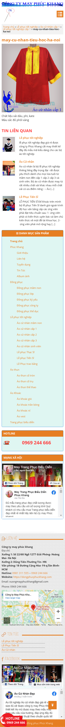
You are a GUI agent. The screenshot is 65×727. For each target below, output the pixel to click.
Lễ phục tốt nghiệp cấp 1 (17, 29)
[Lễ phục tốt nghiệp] (9, 144)
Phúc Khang (17, 247)
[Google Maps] (32, 607)
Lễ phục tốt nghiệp (21, 317)
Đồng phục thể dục (27, 311)
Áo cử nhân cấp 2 (27, 334)
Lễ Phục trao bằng (27, 363)
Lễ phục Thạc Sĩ (25, 352)
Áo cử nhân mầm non (29, 323)
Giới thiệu (22, 252)
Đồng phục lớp (25, 293)
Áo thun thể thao (26, 387)
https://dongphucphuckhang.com (32, 576)
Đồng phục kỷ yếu (27, 299)
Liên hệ (21, 258)
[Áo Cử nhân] (9, 168)
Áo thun (14, 369)
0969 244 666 (39, 573)
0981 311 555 (20, 573)
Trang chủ (16, 241)
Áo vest (21, 416)
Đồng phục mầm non (29, 287)
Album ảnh (23, 276)
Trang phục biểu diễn (22, 422)
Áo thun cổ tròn (26, 375)
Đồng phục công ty (27, 305)
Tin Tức (21, 270)
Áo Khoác (15, 393)
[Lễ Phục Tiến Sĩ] (9, 203)
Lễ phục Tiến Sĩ (25, 358)
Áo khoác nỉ (23, 410)
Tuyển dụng (23, 264)
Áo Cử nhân (26, 162)
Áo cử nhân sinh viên (29, 346)
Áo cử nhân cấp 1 (27, 328)
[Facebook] (32, 691)
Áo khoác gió (24, 398)
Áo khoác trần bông (28, 404)
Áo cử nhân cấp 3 (27, 340)
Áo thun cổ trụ (25, 381)
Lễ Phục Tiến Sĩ (28, 197)
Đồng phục (16, 282)
